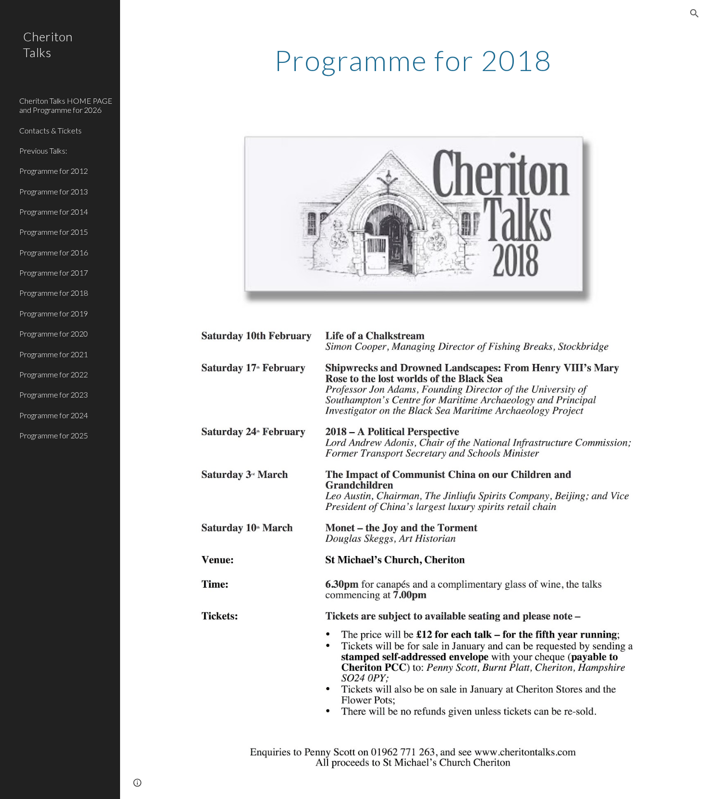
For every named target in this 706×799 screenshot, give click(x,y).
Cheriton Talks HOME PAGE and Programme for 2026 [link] (65, 105)
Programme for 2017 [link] (53, 272)
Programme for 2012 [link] (53, 170)
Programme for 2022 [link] (53, 374)
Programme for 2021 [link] (53, 354)
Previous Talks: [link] (43, 150)
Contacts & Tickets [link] (50, 130)
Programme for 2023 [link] (53, 394)
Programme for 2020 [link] (53, 333)
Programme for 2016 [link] (53, 252)
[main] (413, 60)
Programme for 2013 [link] (53, 191)
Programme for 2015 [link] (53, 231)
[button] (694, 13)
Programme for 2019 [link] (53, 313)
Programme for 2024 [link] (53, 415)
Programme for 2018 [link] (53, 292)
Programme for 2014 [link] (53, 211)
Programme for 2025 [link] (53, 435)
